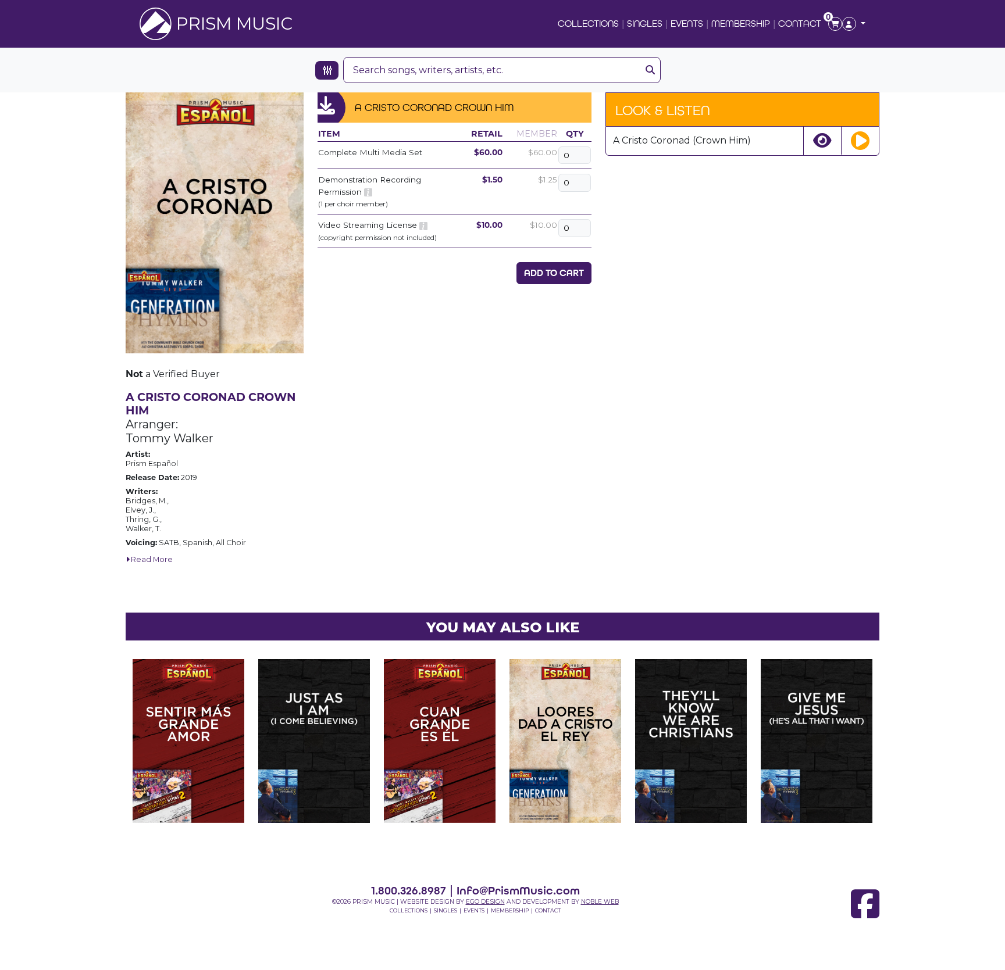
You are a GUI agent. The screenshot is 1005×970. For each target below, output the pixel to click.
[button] (853, 24)
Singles (644, 23)
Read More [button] (151, 559)
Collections (588, 23)
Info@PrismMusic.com (518, 890)
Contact (799, 23)
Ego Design (485, 901)
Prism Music (234, 23)
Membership (740, 23)
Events (687, 23)
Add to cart (554, 272)
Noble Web (600, 901)
